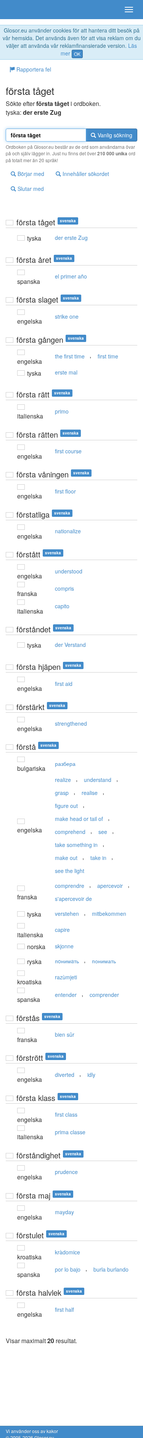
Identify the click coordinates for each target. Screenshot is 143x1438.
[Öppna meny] (129, 9)
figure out (66, 805)
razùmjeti (66, 977)
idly (91, 1074)
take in (98, 857)
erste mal (66, 372)
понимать (104, 961)
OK (77, 53)
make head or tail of (79, 818)
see (102, 831)
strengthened (71, 723)
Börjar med (30, 174)
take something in (76, 844)
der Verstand (70, 644)
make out (66, 857)
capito (62, 606)
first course (68, 451)
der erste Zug (71, 237)
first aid (63, 683)
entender (66, 994)
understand (97, 779)
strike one (67, 316)
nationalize (68, 531)
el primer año (71, 276)
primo (62, 411)
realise (90, 792)
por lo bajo (67, 1269)
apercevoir (110, 885)
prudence (66, 1172)
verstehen (67, 913)
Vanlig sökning (114, 135)
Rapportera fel (33, 69)
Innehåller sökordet (85, 174)
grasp (62, 792)
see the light (69, 871)
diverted (64, 1074)
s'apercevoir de (73, 898)
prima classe (70, 1132)
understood (68, 571)
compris (64, 588)
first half (64, 1309)
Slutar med (30, 188)
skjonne (64, 946)
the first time (70, 356)
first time (108, 356)
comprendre (69, 885)
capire (62, 929)
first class (66, 1114)
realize (63, 779)
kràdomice (67, 1252)
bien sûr (64, 1034)
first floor (65, 491)
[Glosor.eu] (19, 9)
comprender (104, 994)
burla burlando (111, 1269)
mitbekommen (109, 913)
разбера (65, 763)
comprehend (70, 831)
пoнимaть (67, 961)
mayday (64, 1212)
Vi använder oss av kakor (32, 1431)
